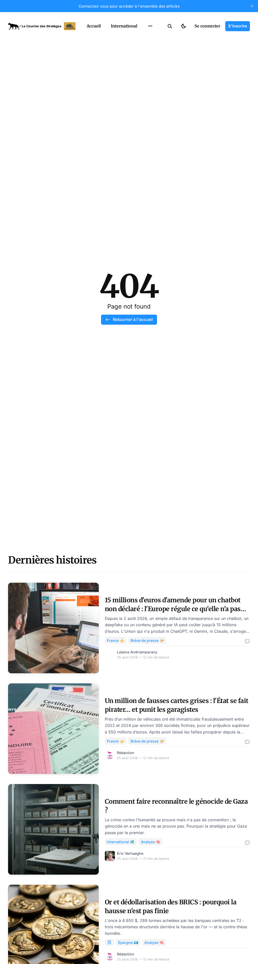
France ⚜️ (115, 640)
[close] (252, 6)
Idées (142, 47)
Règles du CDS (150, 77)
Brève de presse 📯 (147, 640)
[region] (150, 26)
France (144, 37)
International (124, 25)
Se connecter (207, 25)
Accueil (94, 25)
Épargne (145, 57)
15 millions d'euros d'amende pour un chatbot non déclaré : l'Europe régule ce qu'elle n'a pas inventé (173, 609)
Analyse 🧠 (150, 842)
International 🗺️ (121, 842)
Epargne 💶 (128, 942)
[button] (170, 26)
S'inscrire (237, 25)
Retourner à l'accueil (133, 319)
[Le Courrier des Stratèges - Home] (42, 26)
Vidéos (144, 67)
